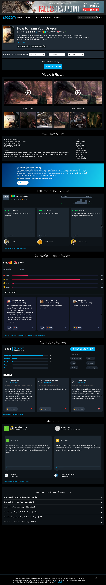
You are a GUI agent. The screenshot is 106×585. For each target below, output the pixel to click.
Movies (19, 17)
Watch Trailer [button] (22, 46)
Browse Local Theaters (53, 66)
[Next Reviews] (101, 226)
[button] (37, 54)
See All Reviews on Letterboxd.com (15, 248)
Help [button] (37, 17)
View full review (10, 467)
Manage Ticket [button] (46, 17)
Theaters (28, 17)
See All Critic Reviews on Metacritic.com (16, 481)
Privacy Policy (58, 582)
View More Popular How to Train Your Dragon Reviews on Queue (24, 335)
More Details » (21, 42)
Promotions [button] (56, 17)
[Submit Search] (97, 17)
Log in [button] (101, 17)
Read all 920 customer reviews (13, 414)
